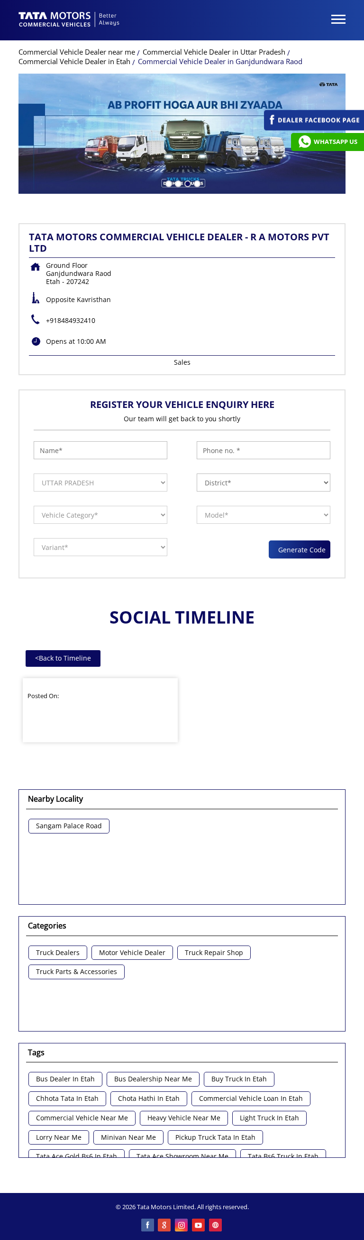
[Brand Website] (216, 1226)
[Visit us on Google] (165, 1226)
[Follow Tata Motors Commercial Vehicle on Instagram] (182, 1226)
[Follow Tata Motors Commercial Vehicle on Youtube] (199, 1226)
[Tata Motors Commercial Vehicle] (69, 20)
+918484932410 (70, 320)
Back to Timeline (63, 658)
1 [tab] (167, 182)
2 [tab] (177, 182)
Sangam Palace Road (69, 826)
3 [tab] (186, 182)
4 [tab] (196, 182)
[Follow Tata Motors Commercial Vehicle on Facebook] (148, 1226)
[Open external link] (314, 128)
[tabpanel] (182, 134)
